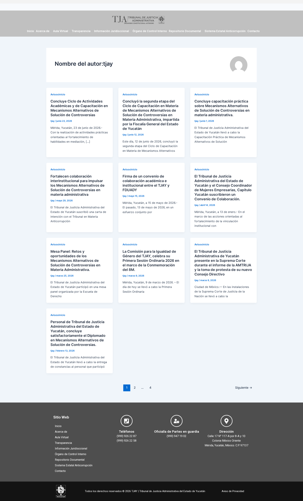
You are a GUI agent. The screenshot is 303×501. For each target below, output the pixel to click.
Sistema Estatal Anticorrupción (225, 31)
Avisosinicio (57, 94)
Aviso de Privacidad (233, 491)
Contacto (253, 31)
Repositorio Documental (185, 31)
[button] (43, 31)
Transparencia (81, 31)
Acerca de (42, 31)
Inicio (30, 31)
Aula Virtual (60, 31)
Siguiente (243, 387)
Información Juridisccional (111, 31)
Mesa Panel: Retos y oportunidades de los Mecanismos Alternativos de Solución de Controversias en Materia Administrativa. (75, 260)
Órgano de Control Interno (150, 31)
